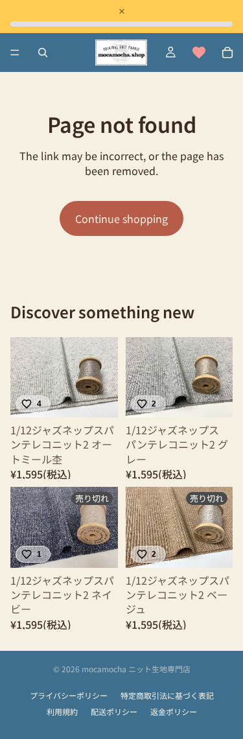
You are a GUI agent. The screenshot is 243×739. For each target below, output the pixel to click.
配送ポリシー (114, 712)
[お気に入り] (199, 52)
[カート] (227, 52)
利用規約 (62, 712)
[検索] (43, 52)
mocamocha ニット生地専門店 (136, 668)
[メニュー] (15, 52)
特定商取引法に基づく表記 (167, 695)
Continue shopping (121, 218)
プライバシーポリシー (69, 695)
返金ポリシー (173, 712)
